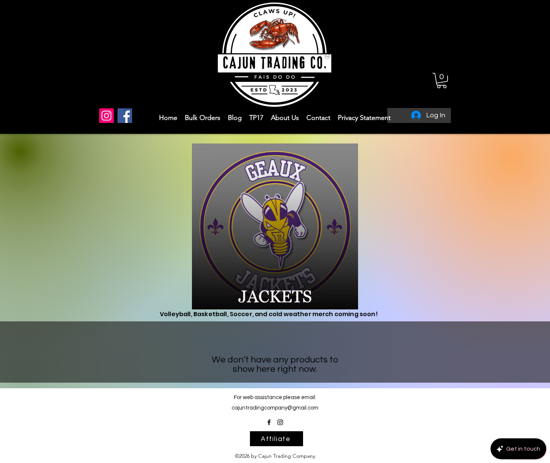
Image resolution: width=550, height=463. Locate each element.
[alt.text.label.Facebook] (269, 422)
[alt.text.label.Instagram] (280, 422)
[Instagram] (106, 115)
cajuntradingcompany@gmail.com (275, 408)
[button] (442, 80)
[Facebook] (124, 115)
